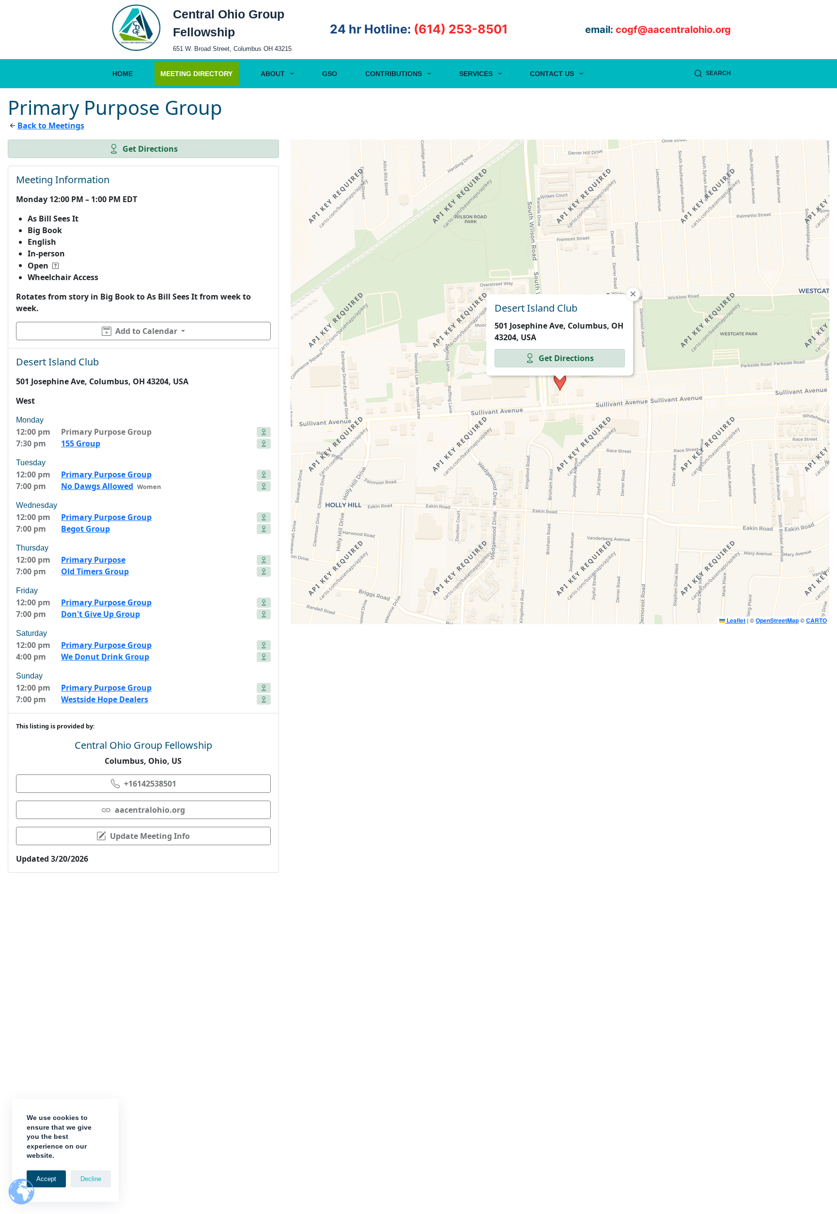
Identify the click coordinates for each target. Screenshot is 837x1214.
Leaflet (735, 620)
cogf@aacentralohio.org (673, 29)
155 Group (80, 443)
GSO (329, 74)
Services (476, 74)
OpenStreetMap (777, 620)
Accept (46, 1178)
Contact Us (552, 74)
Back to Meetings (50, 125)
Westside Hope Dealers (104, 699)
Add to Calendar (146, 331)
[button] (560, 382)
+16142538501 (150, 783)
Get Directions (150, 148)
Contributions (393, 74)
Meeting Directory (196, 74)
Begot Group (85, 528)
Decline (90, 1178)
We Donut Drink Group (105, 656)
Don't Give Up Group (100, 614)
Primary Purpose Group (106, 474)
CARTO (816, 620)
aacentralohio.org (150, 809)
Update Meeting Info (150, 836)
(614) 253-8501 (461, 29)
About (273, 74)
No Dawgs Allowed (97, 486)
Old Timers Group (95, 571)
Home (122, 74)
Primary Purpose (93, 559)
